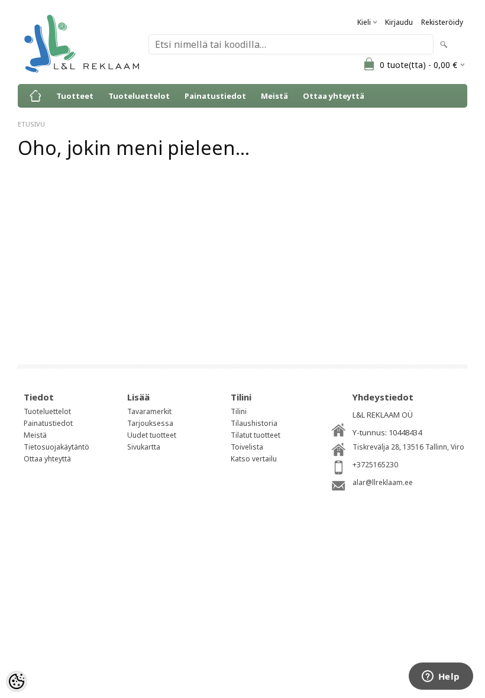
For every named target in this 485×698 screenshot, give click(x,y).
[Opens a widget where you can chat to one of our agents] (440, 677)
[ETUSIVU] (35, 96)
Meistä (274, 96)
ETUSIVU (31, 123)
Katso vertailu (254, 459)
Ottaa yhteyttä (333, 96)
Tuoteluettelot (139, 96)
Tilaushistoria (254, 423)
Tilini (239, 411)
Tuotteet (74, 96)
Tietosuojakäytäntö (56, 447)
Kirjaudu (399, 22)
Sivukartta (143, 447)
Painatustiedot (215, 96)
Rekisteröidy (442, 22)
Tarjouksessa (150, 423)
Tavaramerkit (149, 411)
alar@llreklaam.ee (383, 482)
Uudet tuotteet (151, 435)
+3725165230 (375, 465)
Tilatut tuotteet (255, 435)
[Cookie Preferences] (16, 681)
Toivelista (247, 447)
